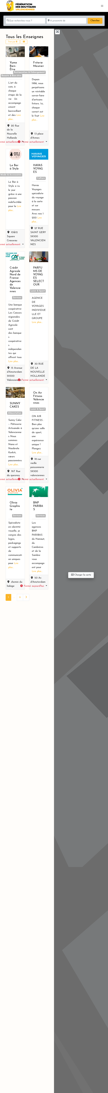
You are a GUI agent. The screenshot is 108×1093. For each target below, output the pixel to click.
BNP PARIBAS (38, 506)
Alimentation (14, 413)
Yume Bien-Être (13, 66)
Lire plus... (13, 361)
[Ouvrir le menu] (102, 6)
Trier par (12, 42)
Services (17, 298)
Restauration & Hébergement (29, 72)
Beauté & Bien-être (11, 76)
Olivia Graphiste (15, 506)
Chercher (96, 20)
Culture (41, 178)
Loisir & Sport (38, 291)
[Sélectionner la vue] (24, 42)
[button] (32, 142)
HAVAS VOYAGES (38, 169)
